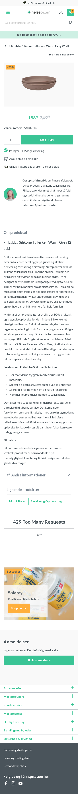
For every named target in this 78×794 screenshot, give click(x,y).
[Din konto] (61, 12)
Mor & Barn (17, 501)
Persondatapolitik (15, 766)
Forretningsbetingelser (18, 750)
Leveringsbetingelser (17, 758)
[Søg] (70, 22)
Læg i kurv (47, 139)
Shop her (17, 608)
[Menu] (8, 12)
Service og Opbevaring (46, 501)
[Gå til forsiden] (39, 12)
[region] (39, 83)
